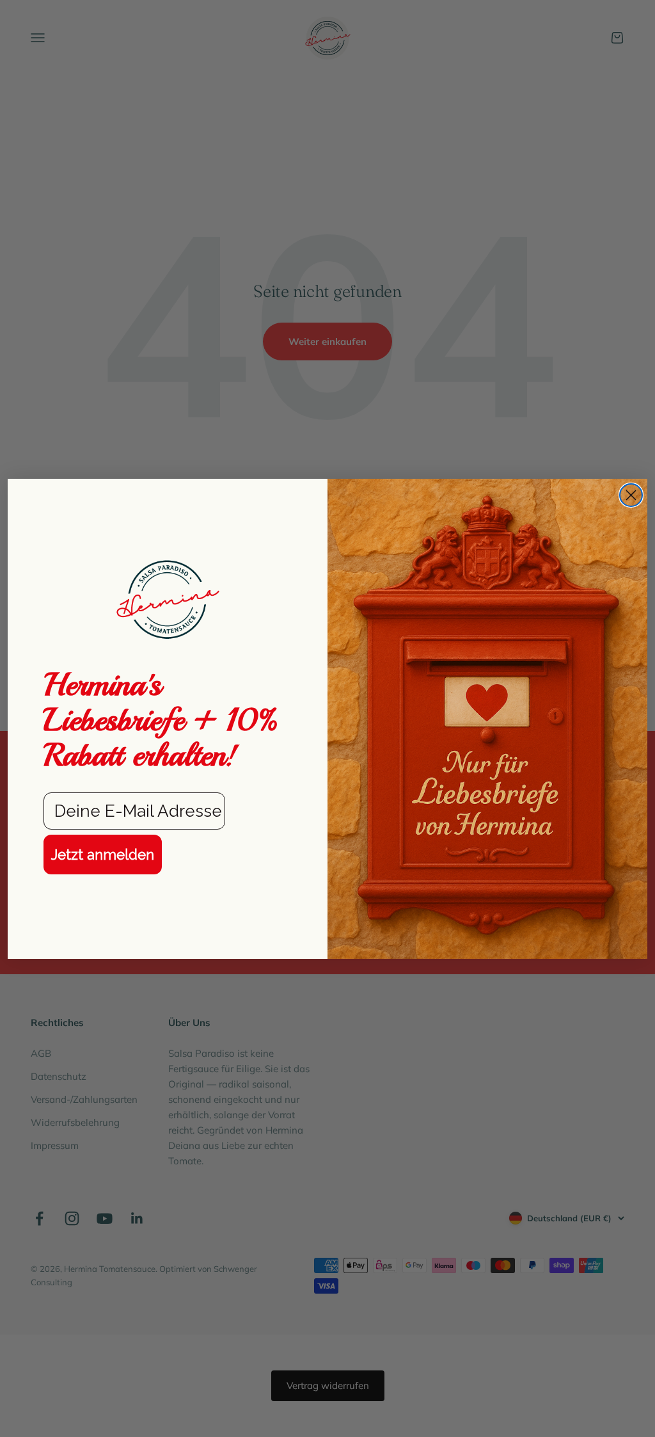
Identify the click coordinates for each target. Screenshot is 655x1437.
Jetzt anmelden (102, 854)
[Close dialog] (631, 495)
